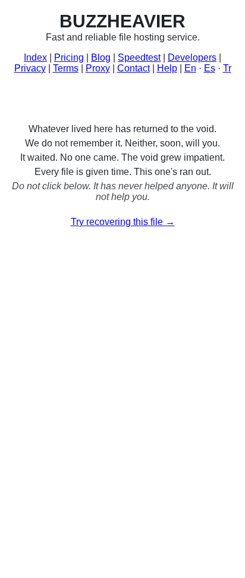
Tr (227, 68)
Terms (65, 68)
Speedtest (139, 57)
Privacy (30, 68)
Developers (192, 57)
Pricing (69, 57)
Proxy (98, 68)
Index (35, 57)
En (190, 68)
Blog (101, 57)
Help (167, 68)
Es (209, 68)
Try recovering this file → (123, 222)
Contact (133, 68)
